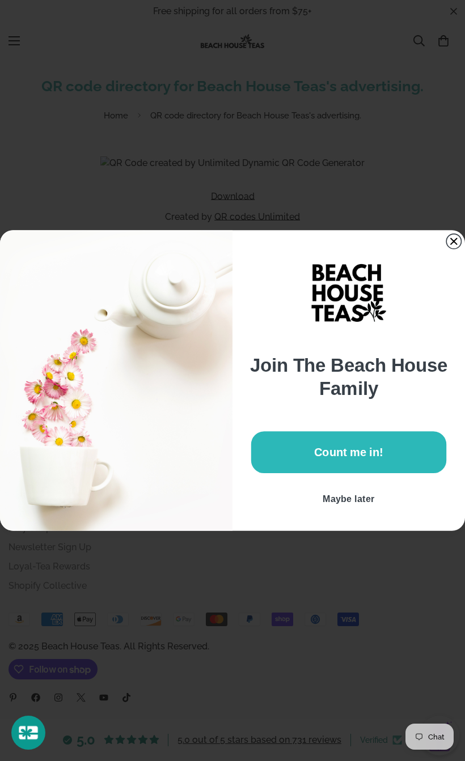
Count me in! (348, 452)
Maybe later (348, 499)
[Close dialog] (453, 241)
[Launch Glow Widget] (28, 733)
